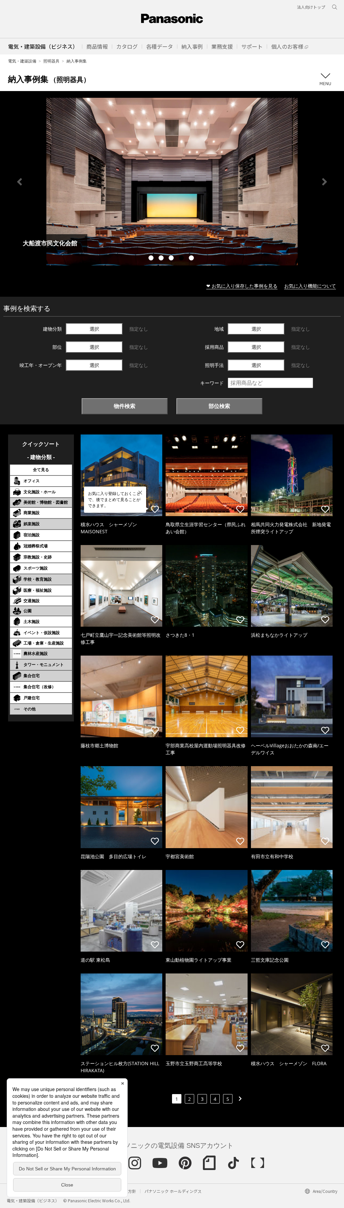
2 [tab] (162, 258)
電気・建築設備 (22, 61)
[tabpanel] (172, 181)
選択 (94, 329)
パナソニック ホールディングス (173, 1191)
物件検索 (124, 406)
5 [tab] (192, 258)
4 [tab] (182, 258)
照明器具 (51, 61)
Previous (19, 182)
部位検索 (219, 406)
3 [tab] (172, 258)
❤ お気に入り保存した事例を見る (241, 286)
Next (324, 182)
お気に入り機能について (310, 286)
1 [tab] (151, 258)
